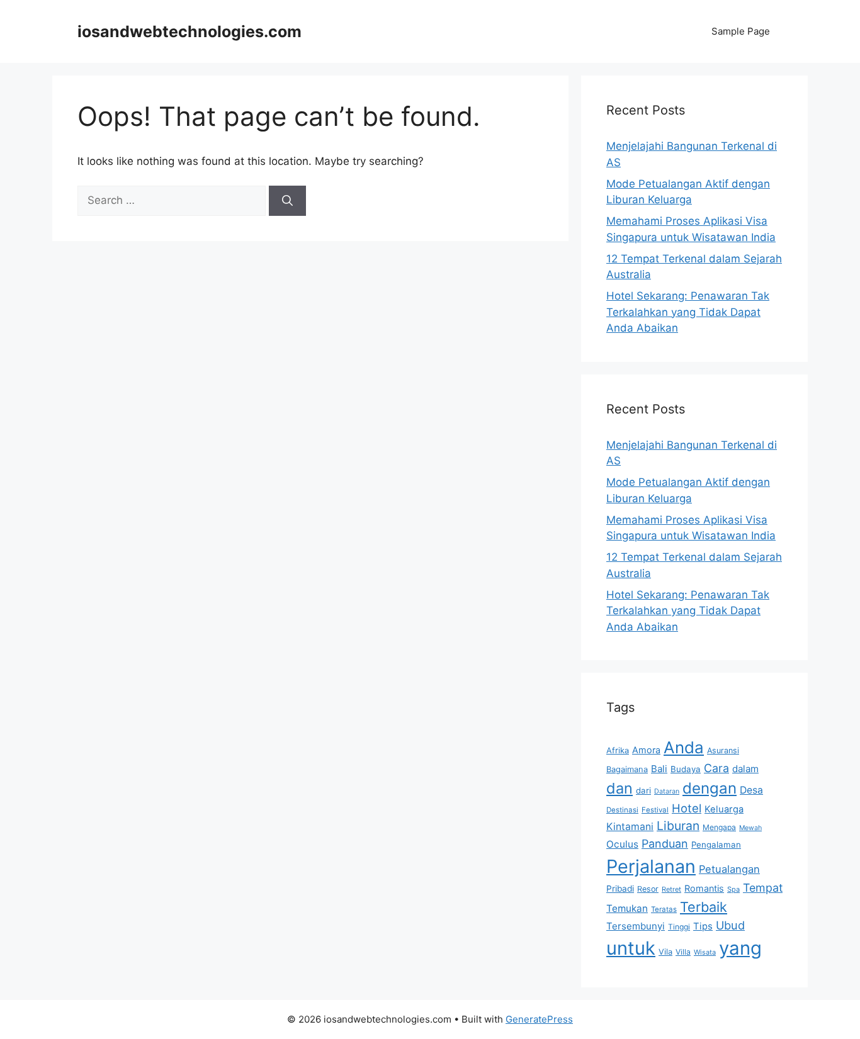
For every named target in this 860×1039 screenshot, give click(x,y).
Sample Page (740, 31)
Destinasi (622, 810)
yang (740, 948)
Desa (751, 790)
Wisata (705, 952)
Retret (671, 889)
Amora (646, 749)
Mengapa (719, 827)
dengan (709, 788)
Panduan (665, 843)
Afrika (617, 750)
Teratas (664, 909)
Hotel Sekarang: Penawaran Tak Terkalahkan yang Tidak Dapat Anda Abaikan (687, 311)
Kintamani (629, 827)
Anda (684, 747)
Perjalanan (651, 866)
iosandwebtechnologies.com (189, 31)
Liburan (678, 825)
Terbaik (703, 907)
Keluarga (724, 809)
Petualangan (729, 869)
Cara (716, 768)
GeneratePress (539, 1019)
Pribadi (620, 889)
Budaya (685, 769)
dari (643, 790)
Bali (659, 769)
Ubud (730, 925)
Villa (683, 952)
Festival (655, 810)
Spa (733, 889)
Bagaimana (627, 769)
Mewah (750, 828)
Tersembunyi (635, 926)
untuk (630, 948)
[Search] (287, 201)
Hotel (686, 808)
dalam (745, 769)
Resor (648, 889)
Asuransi (723, 750)
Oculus (622, 844)
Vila (665, 951)
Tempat (763, 887)
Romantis (704, 888)
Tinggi (679, 926)
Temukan (627, 908)
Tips (703, 926)
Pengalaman (716, 845)
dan (619, 788)
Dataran (666, 791)
